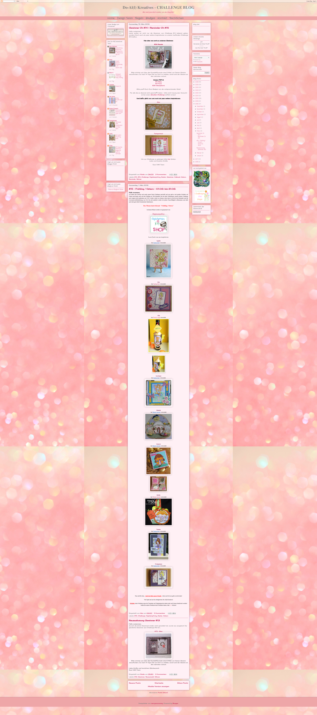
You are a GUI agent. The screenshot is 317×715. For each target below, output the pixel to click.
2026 (197, 82)
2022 (197, 93)
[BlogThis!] (172, 174)
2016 (197, 162)
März (199, 131)
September (200, 115)
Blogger (175, 703)
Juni (198, 123)
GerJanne (112, 97)
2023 (197, 90)
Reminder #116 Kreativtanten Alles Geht (119, 125)
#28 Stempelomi (158, 85)
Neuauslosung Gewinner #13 (144, 620)
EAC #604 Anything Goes (118, 137)
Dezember (200, 106)
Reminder (132, 179)
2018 (197, 104)
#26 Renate (158, 44)
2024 (197, 87)
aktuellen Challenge (157, 95)
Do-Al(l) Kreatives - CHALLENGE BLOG (158, 7)
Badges (150, 17)
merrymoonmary (157, 703)
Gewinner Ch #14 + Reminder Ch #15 (149, 28)
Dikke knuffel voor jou (119, 99)
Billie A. (111, 73)
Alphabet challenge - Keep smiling (119, 76)
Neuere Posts (135, 683)
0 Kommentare (161, 674)
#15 (139, 177)
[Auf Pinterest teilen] (176, 174)
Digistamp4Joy (155, 177)
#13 (135, 677)
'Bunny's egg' (156, 317)
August (199, 117)
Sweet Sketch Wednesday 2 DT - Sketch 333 (119, 64)
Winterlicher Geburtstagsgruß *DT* (119, 111)
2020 (197, 98)
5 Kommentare (159, 613)
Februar (199, 153)
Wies (110, 146)
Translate (199, 62)
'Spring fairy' (156, 242)
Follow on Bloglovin (113, 189)
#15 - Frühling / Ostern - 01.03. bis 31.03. (152, 189)
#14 (135, 177)
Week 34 (118, 86)
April (198, 128)
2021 (196, 96)
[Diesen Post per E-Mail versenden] (170, 174)
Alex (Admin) (113, 47)
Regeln (139, 17)
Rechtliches (177, 17)
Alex (158, 102)
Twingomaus (158, 133)
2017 (196, 159)
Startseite (159, 683)
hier (169, 159)
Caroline (111, 85)
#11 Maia (158, 82)
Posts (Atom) (163, 692)
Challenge (145, 177)
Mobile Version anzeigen (158, 686)
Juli (198, 120)
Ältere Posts (182, 683)
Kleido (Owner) (113, 109)
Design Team (125, 17)
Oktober (199, 112)
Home (111, 17)
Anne (110, 60)
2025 (197, 85)
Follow (121, 189)
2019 (197, 101)
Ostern (183, 177)
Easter (163, 177)
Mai (198, 126)
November (200, 109)
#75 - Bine (158, 631)
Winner (139, 179)
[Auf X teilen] (173, 174)
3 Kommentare (161, 174)
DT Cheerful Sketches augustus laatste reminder (119, 150)
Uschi (110, 134)
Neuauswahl (150, 677)
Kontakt (162, 17)
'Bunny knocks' (157, 412)
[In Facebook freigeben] (175, 174)
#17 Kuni (158, 83)
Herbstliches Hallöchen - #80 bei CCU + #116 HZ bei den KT (119, 51)
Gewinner (170, 177)
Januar (199, 156)
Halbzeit (177, 177)
